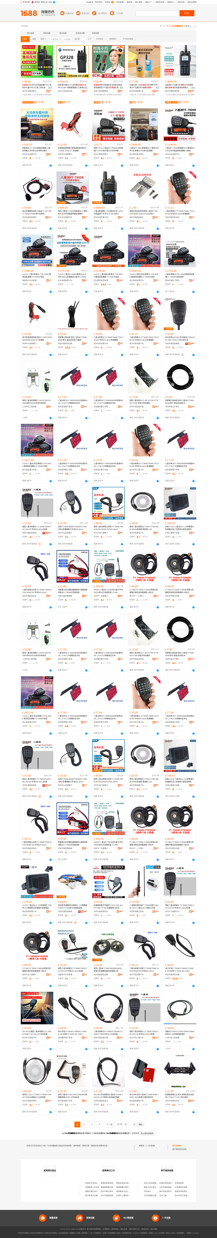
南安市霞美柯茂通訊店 (66, 344)
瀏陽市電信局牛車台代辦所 (95, 1191)
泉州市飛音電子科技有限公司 (173, 154)
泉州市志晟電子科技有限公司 (66, 217)
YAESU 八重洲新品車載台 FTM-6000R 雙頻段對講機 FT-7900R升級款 (108, 275)
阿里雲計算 (126, 1233)
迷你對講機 (47, 95)
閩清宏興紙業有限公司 (183, 1191)
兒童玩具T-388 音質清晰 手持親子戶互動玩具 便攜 (143, 86)
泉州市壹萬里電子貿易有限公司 (102, 154)
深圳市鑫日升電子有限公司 (173, 407)
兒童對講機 (26, 95)
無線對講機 (98, 95)
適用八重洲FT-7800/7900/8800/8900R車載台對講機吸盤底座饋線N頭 (108, 969)
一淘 (90, 1233)
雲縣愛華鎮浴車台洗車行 (110, 1187)
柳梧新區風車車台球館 (109, 1183)
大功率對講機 (37, 95)
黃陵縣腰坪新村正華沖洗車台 (127, 1187)
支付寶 (161, 1233)
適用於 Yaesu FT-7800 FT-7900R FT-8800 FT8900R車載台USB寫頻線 (36, 1096)
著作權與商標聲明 (94, 1229)
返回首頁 (135, 1133)
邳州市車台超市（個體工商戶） (113, 1191)
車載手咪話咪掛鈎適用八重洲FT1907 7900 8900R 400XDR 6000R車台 (143, 212)
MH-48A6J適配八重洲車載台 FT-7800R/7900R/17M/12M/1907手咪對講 (36, 1033)
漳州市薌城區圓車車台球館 (111, 1196)
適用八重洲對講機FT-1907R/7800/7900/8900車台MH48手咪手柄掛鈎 (36, 401)
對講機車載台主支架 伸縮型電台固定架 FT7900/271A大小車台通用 (179, 1096)
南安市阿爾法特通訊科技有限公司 (173, 596)
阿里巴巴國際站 (36, 1233)
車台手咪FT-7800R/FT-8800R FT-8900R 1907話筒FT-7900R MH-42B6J (179, 969)
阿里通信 (143, 1233)
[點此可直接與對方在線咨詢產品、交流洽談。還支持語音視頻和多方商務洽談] (50, 165)
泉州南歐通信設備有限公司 (102, 975)
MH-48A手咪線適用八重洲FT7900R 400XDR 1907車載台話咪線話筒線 (108, 1096)
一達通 (188, 1233)
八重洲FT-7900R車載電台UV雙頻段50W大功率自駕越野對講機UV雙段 (180, 149)
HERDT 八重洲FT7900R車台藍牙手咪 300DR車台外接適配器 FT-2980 (108, 591)
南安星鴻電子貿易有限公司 (66, 407)
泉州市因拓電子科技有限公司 (102, 344)
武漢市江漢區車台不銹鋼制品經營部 (130, 1196)
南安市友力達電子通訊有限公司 (30, 975)
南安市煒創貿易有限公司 (173, 217)
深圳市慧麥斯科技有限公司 (102, 912)
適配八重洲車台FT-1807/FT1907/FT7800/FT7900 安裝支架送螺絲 (143, 401)
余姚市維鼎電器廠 (65, 596)
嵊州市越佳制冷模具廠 (168, 1191)
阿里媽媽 (111, 1233)
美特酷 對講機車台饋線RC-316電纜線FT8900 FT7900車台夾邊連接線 (72, 906)
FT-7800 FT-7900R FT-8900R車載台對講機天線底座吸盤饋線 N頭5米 (143, 591)
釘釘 (173, 1233)
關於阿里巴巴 (134, 1229)
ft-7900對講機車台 (153, 1146)
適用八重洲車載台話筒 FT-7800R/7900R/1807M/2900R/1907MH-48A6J (108, 528)
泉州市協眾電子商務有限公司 (102, 217)
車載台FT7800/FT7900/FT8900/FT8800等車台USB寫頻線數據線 (179, 1033)
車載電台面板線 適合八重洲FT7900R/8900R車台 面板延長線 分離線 (72, 338)
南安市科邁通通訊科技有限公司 (102, 91)
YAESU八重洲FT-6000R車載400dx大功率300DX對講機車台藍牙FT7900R (72, 275)
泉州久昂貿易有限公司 (66, 91)
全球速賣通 (63, 1233)
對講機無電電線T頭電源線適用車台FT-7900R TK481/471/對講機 (72, 149)
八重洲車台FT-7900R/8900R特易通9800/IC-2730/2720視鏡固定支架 (72, 401)
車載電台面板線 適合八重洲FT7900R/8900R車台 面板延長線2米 (179, 401)
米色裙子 (147, 1191)
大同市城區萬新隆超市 (168, 1187)
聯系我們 (145, 1229)
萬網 (151, 1233)
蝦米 (118, 1233)
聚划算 (84, 1233)
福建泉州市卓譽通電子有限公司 (30, 280)
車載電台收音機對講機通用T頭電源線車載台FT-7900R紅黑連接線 (72, 591)
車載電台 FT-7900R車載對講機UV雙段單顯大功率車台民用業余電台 (36, 149)
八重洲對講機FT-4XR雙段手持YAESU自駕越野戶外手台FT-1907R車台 (108, 212)
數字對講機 (190, 95)
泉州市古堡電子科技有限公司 (30, 1038)
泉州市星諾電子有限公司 (137, 344)
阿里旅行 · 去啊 (100, 1233)
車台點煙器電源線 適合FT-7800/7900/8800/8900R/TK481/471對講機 (37, 338)
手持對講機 (141, 95)
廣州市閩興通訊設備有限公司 (173, 91)
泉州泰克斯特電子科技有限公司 (137, 154)
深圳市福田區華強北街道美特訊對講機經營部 (30, 533)
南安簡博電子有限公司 (66, 470)
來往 (167, 1233)
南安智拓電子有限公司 (102, 470)
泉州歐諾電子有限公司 (66, 1101)
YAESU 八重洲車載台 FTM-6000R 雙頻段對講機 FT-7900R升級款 (36, 275)
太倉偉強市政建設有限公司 (185, 1187)
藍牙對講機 (107, 95)
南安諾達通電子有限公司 (137, 1101)
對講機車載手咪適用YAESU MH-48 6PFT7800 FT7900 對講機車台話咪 (108, 906)
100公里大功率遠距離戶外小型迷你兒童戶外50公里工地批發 (37, 86)
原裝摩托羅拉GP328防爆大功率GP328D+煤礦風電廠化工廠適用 (72, 86)
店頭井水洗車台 (91, 1183)
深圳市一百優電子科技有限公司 (102, 596)
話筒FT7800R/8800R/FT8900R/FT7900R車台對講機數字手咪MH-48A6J (72, 528)
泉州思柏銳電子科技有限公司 (137, 280)
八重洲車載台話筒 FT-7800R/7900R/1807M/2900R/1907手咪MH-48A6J (37, 591)
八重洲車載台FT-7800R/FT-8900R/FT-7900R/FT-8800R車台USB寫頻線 (108, 1033)
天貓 (78, 1233)
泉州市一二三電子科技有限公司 (137, 596)
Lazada (195, 1233)
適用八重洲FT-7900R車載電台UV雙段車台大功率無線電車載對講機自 (72, 212)
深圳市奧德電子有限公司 (137, 533)
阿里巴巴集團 (23, 1233)
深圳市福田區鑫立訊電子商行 (137, 217)
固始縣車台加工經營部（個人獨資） (130, 1191)
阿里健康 (180, 1233)
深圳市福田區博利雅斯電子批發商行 (30, 217)
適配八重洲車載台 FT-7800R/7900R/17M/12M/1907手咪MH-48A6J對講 (37, 528)
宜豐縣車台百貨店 (92, 1187)
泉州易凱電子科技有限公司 (30, 470)
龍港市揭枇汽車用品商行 (173, 280)
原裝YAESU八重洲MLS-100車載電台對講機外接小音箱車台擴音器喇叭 (179, 528)
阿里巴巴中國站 (51, 1233)
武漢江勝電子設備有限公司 (173, 533)
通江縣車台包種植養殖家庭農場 (97, 1196)
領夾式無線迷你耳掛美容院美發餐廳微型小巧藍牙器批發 (108, 86)
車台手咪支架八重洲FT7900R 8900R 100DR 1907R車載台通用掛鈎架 (144, 1096)
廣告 (50, 88)
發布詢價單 (176, 1146)
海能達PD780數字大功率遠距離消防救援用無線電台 (179, 86)
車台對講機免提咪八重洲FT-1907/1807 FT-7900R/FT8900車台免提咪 (37, 212)
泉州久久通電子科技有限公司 (173, 912)
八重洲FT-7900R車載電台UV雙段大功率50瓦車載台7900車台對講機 (144, 149)
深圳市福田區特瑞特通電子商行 (137, 407)
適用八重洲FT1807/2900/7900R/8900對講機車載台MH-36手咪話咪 (72, 1096)
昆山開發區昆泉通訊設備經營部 (102, 280)
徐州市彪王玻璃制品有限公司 (186, 1196)
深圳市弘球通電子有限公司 (66, 154)
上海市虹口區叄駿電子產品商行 (30, 407)
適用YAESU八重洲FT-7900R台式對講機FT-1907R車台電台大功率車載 (108, 149)
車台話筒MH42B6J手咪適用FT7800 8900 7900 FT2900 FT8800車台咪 (180, 338)
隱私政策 (123, 1229)
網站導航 (154, 1229)
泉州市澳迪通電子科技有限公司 (30, 91)
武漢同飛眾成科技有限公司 (170, 1183)
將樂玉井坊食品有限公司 (153, 1187)
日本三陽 (162, 1196)
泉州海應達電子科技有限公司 (66, 280)
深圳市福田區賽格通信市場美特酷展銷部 (173, 344)
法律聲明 (106, 1229)
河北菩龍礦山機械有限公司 (154, 1196)
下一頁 (109, 1124)
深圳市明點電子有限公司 (137, 91)
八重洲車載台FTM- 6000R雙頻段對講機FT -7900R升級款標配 (179, 275)
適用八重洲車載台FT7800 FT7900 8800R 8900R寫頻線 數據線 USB (143, 528)
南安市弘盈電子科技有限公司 (30, 154)
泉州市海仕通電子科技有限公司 (102, 533)
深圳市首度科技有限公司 (173, 1101)
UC (155, 1233)
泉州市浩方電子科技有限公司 (137, 470)
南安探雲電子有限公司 (173, 470)
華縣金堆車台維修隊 (124, 1183)
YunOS (135, 1233)
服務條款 (115, 1229)
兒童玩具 (133, 95)
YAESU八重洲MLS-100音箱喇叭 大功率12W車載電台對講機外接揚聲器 (37, 906)
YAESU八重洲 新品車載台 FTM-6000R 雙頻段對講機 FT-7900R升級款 (143, 275)
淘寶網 (72, 1233)
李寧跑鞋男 (179, 1183)
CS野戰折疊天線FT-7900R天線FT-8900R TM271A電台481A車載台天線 (143, 906)
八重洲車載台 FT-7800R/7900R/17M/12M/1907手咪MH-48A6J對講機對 (180, 212)
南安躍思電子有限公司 (102, 407)
